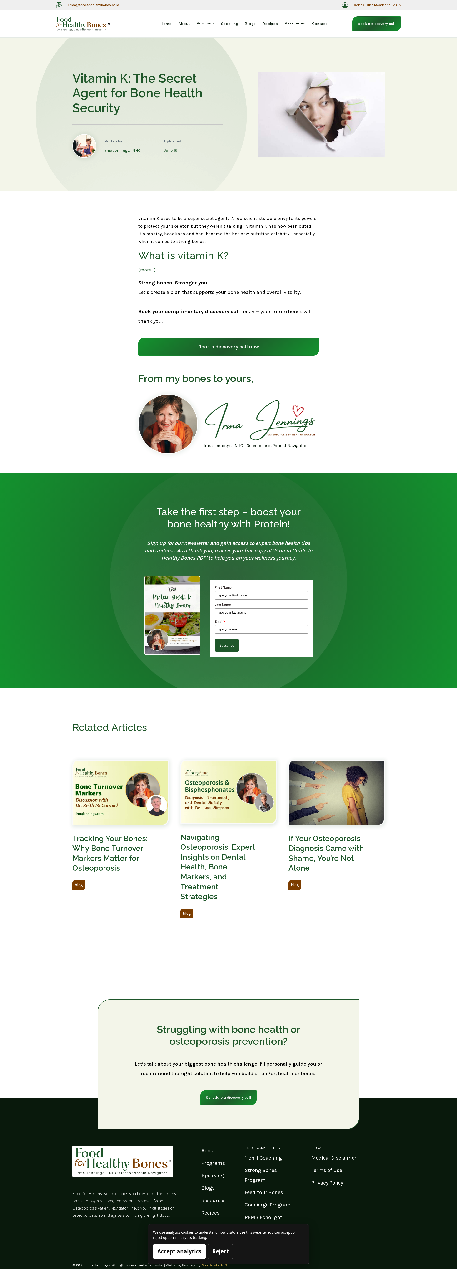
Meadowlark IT (215, 1265)
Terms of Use (326, 1170)
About (208, 1150)
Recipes (210, 1213)
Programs (213, 1163)
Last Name (223, 604)
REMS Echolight (263, 1217)
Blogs (208, 1188)
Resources (213, 1200)
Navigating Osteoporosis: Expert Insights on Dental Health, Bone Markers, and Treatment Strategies (217, 867)
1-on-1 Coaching (263, 1158)
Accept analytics (179, 1251)
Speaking (212, 1175)
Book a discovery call (376, 23)
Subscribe (226, 645)
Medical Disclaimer (334, 1158)
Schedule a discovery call (228, 1097)
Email (220, 621)
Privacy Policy (327, 1183)
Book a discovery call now (228, 346)
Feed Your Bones (264, 1192)
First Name (223, 587)
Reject (220, 1251)
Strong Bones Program (261, 1175)
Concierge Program (268, 1204)
